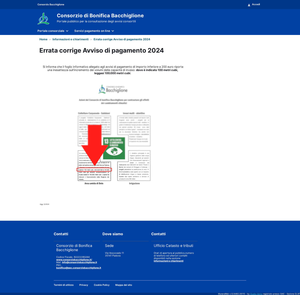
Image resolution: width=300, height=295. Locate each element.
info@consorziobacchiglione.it (79, 262)
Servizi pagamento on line (92, 30)
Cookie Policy (102, 284)
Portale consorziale (51, 30)
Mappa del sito (123, 284)
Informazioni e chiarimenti (70, 39)
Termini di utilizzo (64, 284)
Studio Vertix (256, 294)
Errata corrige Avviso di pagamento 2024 (122, 39)
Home (43, 39)
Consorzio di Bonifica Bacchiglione (100, 18)
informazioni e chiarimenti (168, 260)
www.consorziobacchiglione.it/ (74, 259)
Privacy (83, 284)
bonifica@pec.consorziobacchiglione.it (78, 267)
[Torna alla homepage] (43, 18)
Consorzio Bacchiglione (51, 4)
